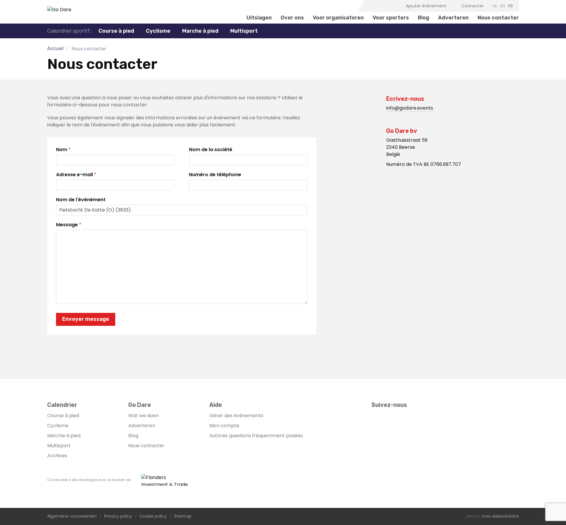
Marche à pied (200, 31)
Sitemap (183, 516)
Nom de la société (210, 149)
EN (502, 6)
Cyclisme (57, 425)
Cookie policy (153, 516)
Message (67, 224)
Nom (61, 149)
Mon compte (224, 425)
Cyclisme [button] (158, 31)
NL (495, 6)
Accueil (55, 48)
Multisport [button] (244, 31)
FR (510, 6)
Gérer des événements (236, 415)
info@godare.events (409, 108)
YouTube (388, 6)
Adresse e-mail (74, 174)
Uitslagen (259, 17)
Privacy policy (118, 516)
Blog (423, 17)
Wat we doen (143, 415)
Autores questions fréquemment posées (256, 435)
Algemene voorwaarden (72, 516)
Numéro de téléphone (215, 174)
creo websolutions (500, 516)
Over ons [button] (292, 17)
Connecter (472, 6)
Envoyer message (85, 319)
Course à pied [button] (116, 31)
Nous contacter (498, 17)
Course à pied (63, 415)
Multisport (59, 445)
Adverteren (453, 17)
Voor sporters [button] (391, 17)
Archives (57, 455)
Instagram (379, 6)
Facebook (370, 6)
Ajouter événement (426, 6)
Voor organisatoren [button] (338, 17)
